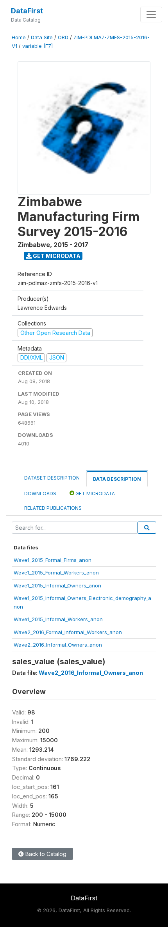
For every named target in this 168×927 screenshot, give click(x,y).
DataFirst (27, 11)
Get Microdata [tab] (94, 493)
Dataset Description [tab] (52, 478)
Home (19, 37)
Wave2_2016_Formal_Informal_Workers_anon (68, 632)
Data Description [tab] (117, 479)
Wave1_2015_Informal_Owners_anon (57, 585)
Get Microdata (56, 256)
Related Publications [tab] (53, 508)
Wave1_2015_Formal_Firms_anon (52, 560)
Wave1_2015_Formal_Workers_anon (56, 572)
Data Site (42, 37)
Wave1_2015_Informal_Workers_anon (58, 619)
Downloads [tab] (40, 493)
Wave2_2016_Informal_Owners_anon (58, 645)
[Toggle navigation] (151, 14)
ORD (63, 37)
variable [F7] (37, 46)
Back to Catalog (45, 854)
